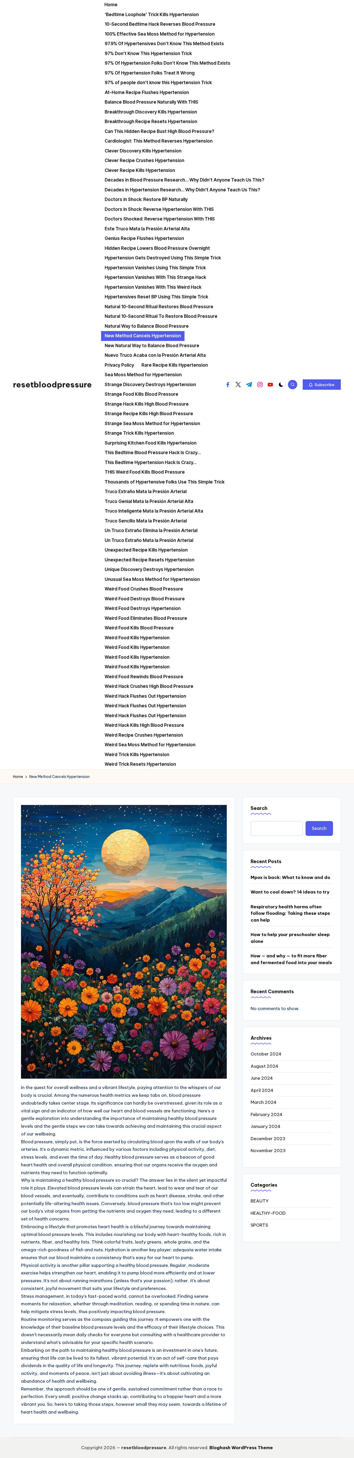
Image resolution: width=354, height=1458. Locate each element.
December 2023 (268, 1138)
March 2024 (264, 1102)
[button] (321, 384)
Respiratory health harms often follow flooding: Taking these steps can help (290, 913)
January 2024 (265, 1126)
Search (259, 808)
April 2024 (262, 1090)
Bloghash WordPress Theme (241, 1447)
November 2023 (268, 1150)
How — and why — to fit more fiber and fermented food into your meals (291, 959)
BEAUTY (259, 1201)
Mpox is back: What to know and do (290, 877)
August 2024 (264, 1066)
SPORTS (259, 1225)
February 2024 (266, 1114)
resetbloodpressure (52, 384)
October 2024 (266, 1054)
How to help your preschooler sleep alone (290, 938)
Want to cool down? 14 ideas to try (290, 892)
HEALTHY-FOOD (268, 1213)
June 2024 (262, 1078)
